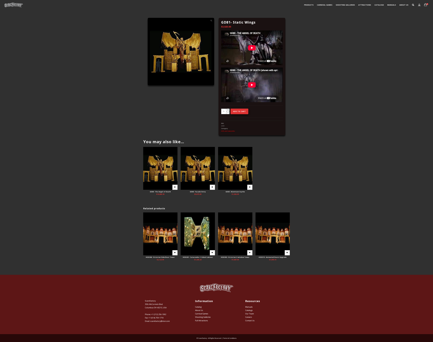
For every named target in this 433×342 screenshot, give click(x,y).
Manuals (249, 307)
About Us (199, 310)
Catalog (198, 307)
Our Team (249, 313)
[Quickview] (174, 187)
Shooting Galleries (203, 317)
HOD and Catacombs (228, 131)
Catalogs (249, 310)
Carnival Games (201, 313)
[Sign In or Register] (419, 5)
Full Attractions (201, 320)
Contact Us (250, 320)
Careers (248, 317)
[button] (211, 20)
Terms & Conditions (230, 338)
